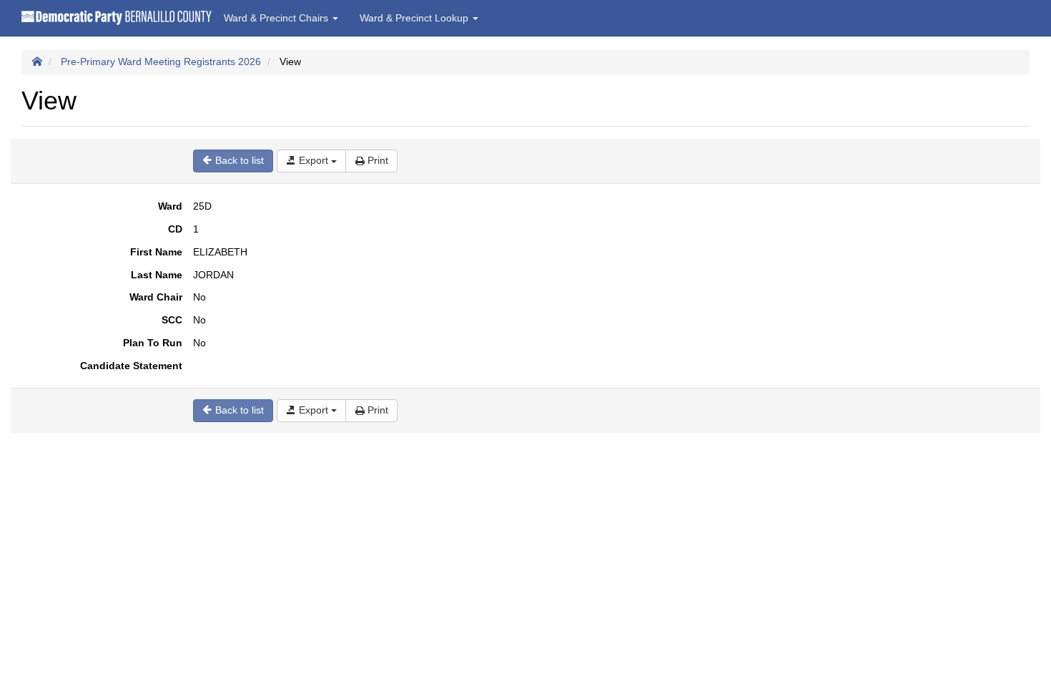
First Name (156, 252)
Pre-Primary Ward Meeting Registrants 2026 (161, 61)
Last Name (156, 274)
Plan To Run (152, 342)
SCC (172, 320)
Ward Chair (155, 297)
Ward (170, 206)
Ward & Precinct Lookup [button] (415, 18)
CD (175, 229)
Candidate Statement (131, 365)
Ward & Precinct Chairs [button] (277, 18)
